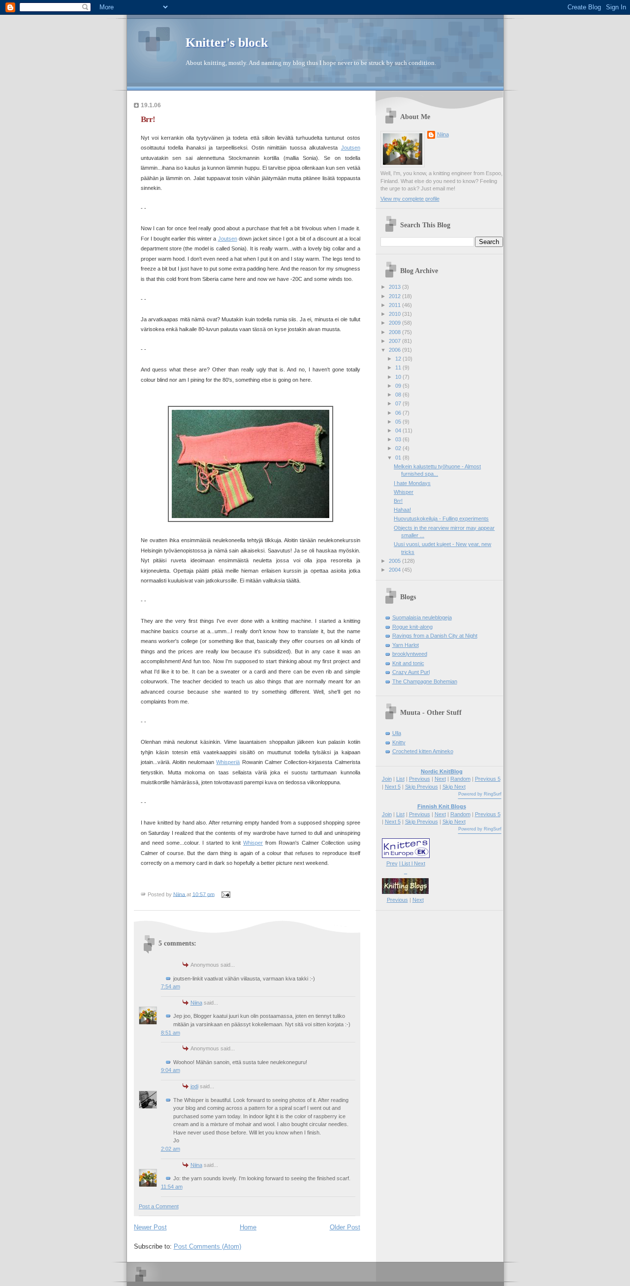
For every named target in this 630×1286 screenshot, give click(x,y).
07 (399, 403)
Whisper (253, 843)
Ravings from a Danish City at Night (434, 636)
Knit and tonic (408, 663)
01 (399, 457)
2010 (395, 314)
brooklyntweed (409, 654)
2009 (395, 323)
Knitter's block (227, 42)
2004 (395, 570)
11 (399, 367)
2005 (395, 561)
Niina (196, 1003)
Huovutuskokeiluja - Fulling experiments (441, 518)
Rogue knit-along (412, 627)
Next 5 (393, 787)
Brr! (398, 501)
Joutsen (350, 148)
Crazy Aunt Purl (411, 672)
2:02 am (170, 1149)
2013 (395, 287)
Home (248, 1227)
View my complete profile (410, 199)
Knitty (399, 742)
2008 (395, 332)
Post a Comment (159, 1206)
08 (399, 395)
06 (399, 413)
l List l (406, 863)
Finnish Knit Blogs (441, 806)
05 (399, 422)
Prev (392, 863)
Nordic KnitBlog (442, 771)
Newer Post (150, 1227)
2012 (395, 296)
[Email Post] (225, 894)
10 (399, 377)
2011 (395, 305)
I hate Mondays (412, 483)
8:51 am (170, 1033)
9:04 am (170, 1070)
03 (399, 439)
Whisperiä (228, 762)
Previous (419, 779)
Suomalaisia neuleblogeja (422, 617)
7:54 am (170, 986)
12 (399, 359)
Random (460, 779)
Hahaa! (402, 510)
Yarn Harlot (405, 645)
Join (387, 779)
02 (399, 448)
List (400, 779)
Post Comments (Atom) (207, 1246)
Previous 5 (488, 779)
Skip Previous (421, 787)
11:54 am (172, 1187)
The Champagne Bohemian (424, 681)
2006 (395, 350)
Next (440, 779)
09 (399, 386)
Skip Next (454, 787)
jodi (194, 1086)
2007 (395, 341)
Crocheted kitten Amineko (422, 751)
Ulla (396, 733)
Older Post (345, 1227)
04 (399, 430)
